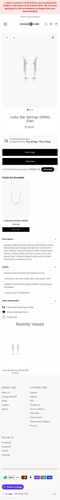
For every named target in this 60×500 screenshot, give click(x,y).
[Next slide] (57, 17)
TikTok (5, 451)
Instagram (6, 447)
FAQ (32, 401)
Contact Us (35, 405)
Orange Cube (23, 494)
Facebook (6, 442)
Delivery (33, 392)
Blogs (4, 401)
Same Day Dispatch (10, 301)
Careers (5, 405)
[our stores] (51, 24)
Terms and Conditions (40, 421)
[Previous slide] (3, 17)
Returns (33, 397)
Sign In (5, 409)
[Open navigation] (8, 24)
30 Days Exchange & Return (18, 312)
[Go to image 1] (27, 109)
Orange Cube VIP (9, 397)
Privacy (33, 426)
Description (7, 239)
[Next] (14, 37)
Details (5, 267)
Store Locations (37, 409)
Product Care (12, 317)
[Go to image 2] (30, 109)
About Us (6, 392)
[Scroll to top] (54, 494)
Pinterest (6, 455)
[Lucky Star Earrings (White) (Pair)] (15, 349)
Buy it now (30, 161)
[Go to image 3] (32, 109)
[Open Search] (46, 24)
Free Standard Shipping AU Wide (20, 307)
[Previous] (7, 37)
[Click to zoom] (53, 37)
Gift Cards (34, 413)
